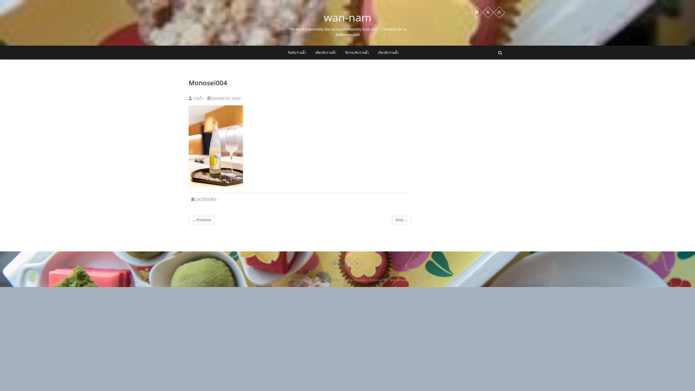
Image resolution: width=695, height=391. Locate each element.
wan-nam (347, 17)
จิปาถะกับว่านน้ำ (357, 52)
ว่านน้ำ (197, 98)
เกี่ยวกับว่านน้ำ (388, 52)
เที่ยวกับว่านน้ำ (325, 52)
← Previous (201, 220)
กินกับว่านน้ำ (297, 52)
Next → (401, 220)
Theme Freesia (354, 280)
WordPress (398, 280)
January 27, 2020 (226, 98)
